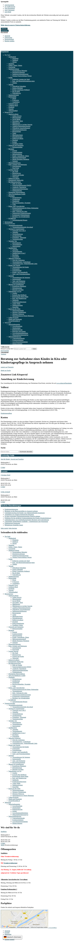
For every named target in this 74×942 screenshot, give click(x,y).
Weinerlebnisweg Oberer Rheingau (23, 316)
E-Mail (3, 467)
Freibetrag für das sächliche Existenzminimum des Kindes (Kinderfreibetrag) (28, 518)
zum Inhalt (8, 12)
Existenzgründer (17, 152)
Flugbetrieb (15, 201)
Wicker (14, 62)
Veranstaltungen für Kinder (20, 267)
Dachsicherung (16, 197)
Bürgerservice (9, 112)
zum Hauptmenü (10, 8)
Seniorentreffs (16, 279)
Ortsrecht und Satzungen (16, 145)
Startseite (7, 36)
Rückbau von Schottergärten (21, 217)
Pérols (14, 98)
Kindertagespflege (6, 413)
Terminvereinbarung (10, 863)
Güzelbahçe (16, 102)
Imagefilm (15, 307)
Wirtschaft (15, 177)
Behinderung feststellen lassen (14, 525)
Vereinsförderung (17, 234)
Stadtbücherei (12, 248)
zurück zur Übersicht (7, 367)
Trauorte (11, 109)
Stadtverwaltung (13, 114)
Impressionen (16, 246)
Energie (14, 150)
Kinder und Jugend (14, 265)
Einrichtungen (16, 166)
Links (14, 204)
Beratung (11, 149)
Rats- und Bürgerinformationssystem (23, 81)
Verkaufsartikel (13, 110)
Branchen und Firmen (19, 331)
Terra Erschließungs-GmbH (16, 194)
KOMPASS (12, 218)
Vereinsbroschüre (17, 239)
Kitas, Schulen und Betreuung (17, 164)
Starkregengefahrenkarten (20, 189)
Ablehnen (4, 28)
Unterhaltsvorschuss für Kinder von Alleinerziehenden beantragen (25, 513)
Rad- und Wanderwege (19, 298)
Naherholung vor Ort (14, 291)
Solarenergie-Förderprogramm (21, 213)
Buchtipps (15, 255)
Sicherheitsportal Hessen (19, 220)
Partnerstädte (12, 97)
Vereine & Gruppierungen (16, 229)
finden (34, 349)
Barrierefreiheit (9, 39)
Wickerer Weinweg (18, 314)
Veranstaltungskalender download (22, 227)
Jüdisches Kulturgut (14, 258)
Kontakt (7, 932)
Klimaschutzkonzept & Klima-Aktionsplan (25, 208)
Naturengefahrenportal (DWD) (21, 185)
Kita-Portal (15, 168)
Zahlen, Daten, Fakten (15, 65)
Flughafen (11, 196)
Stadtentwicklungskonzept (20, 74)
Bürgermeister (16, 131)
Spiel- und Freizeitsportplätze (21, 274)
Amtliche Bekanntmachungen (21, 126)
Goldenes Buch (13, 105)
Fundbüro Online (17, 143)
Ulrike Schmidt (5, 492)
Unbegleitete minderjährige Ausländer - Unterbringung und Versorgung (26, 521)
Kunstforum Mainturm (19, 286)
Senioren (15, 161)
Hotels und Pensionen (15, 319)
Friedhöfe (11, 107)
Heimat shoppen (17, 343)
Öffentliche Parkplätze (19, 86)
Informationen (16, 243)
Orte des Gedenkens (18, 260)
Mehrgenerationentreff (19, 157)
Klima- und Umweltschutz (16, 206)
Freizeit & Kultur (10, 223)
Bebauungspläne (17, 147)
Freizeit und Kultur (18, 175)
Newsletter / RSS (17, 121)
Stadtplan (11, 64)
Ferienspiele (16, 269)
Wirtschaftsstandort (14, 324)
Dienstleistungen (17, 137)
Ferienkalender (16, 270)
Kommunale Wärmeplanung (21, 215)
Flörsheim (15, 58)
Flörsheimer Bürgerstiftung (16, 192)
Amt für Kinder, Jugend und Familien (12, 459)
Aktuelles (15, 232)
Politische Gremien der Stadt (21, 79)
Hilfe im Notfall (17, 183)
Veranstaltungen (17, 210)
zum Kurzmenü (9, 5)
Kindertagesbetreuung (11, 509)
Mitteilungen (16, 123)
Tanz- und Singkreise (18, 281)
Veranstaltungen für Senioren (21, 277)
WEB (2, 845)
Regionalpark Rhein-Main (20, 296)
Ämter (14, 133)
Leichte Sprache (13, 170)
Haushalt (15, 140)
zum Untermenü (9, 10)
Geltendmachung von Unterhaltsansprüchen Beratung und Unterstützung (27, 520)
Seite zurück (4, 528)
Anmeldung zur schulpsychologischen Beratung (19, 514)
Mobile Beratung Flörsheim (20, 159)
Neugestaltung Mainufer (19, 70)
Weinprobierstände (18, 310)
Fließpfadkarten (17, 190)
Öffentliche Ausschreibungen (21, 128)
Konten (14, 142)
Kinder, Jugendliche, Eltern (20, 156)
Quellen (14, 293)
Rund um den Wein (14, 309)
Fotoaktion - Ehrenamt (19, 237)
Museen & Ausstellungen (16, 284)
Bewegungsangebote (18, 283)
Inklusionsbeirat (17, 154)
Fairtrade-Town (13, 104)
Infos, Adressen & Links (19, 211)
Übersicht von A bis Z (19, 230)
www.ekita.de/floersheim (64, 383)
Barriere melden (9, 41)
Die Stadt (7, 55)
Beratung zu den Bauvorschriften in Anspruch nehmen (21, 511)
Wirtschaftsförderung (14, 336)
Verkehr (10, 84)
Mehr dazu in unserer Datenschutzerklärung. (15, 25)
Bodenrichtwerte (17, 330)
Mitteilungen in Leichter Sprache (22, 124)
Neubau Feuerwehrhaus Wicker (22, 76)
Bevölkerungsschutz (14, 182)
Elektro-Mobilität (17, 88)
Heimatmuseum (17, 288)
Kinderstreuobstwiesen (19, 302)
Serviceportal (9, 222)
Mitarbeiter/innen (17, 135)
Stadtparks (15, 300)
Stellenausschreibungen (19, 130)
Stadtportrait (12, 57)
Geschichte (11, 67)
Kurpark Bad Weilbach (19, 295)
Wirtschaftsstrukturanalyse (20, 335)
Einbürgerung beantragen (12, 523)
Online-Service (16, 116)
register (14, 811)
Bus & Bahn (16, 91)
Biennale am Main (18, 290)
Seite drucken (13, 528)
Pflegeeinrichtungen (14, 163)
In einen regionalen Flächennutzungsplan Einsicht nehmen (22, 516)
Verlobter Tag (12, 241)
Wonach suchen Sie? (7, 349)
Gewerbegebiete (17, 326)
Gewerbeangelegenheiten (20, 342)
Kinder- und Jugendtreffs (20, 272)
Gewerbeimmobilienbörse (20, 333)
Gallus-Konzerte (13, 317)
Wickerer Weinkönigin (19, 312)
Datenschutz (8, 37)
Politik (10, 77)
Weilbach (15, 60)
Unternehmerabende (18, 338)
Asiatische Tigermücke (19, 187)
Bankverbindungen (18, 623)
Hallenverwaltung (17, 138)
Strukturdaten (16, 328)
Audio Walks (16, 303)
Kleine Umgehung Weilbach (21, 90)
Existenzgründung (17, 340)
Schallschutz (16, 199)
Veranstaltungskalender (15, 225)
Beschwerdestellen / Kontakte (21, 203)
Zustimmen (5, 30)
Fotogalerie (15, 256)
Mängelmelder (16, 117)
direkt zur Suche (6, 370)
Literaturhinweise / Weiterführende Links (24, 263)
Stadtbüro (4, 831)
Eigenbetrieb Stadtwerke (15, 180)
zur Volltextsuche (10, 6)
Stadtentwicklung (13, 69)
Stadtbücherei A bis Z (18, 253)
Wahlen (14, 83)
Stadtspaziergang (13, 95)
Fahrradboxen (16, 93)
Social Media (16, 119)
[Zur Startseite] (10, 50)
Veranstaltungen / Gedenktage (21, 262)
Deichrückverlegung (18, 72)
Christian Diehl (5, 475)
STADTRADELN (14, 321)
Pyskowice (15, 100)
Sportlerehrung (16, 236)
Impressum (8, 934)
